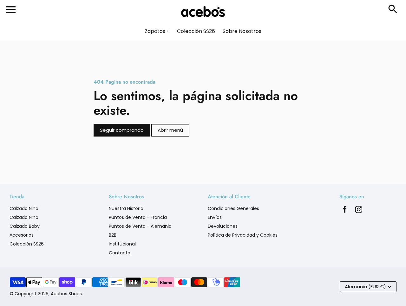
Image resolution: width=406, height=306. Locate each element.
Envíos (215, 217)
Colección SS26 (27, 244)
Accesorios (22, 235)
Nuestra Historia (126, 208)
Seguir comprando (122, 130)
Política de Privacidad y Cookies (243, 235)
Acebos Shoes (66, 293)
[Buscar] (394, 9)
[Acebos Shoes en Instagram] (358, 211)
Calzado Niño (24, 217)
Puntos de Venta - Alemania (140, 226)
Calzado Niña (24, 208)
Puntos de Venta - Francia (138, 217)
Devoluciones (223, 226)
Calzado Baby (25, 226)
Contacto (119, 253)
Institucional (122, 244)
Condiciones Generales (233, 208)
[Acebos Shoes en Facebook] (344, 211)
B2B (112, 235)
